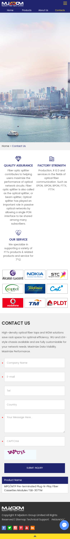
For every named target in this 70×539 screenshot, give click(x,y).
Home (10, 10)
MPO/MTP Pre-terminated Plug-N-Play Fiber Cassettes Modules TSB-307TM (31, 488)
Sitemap (21, 519)
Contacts (60, 10)
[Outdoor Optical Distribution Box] (12, 3)
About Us (43, 10)
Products (26, 10)
